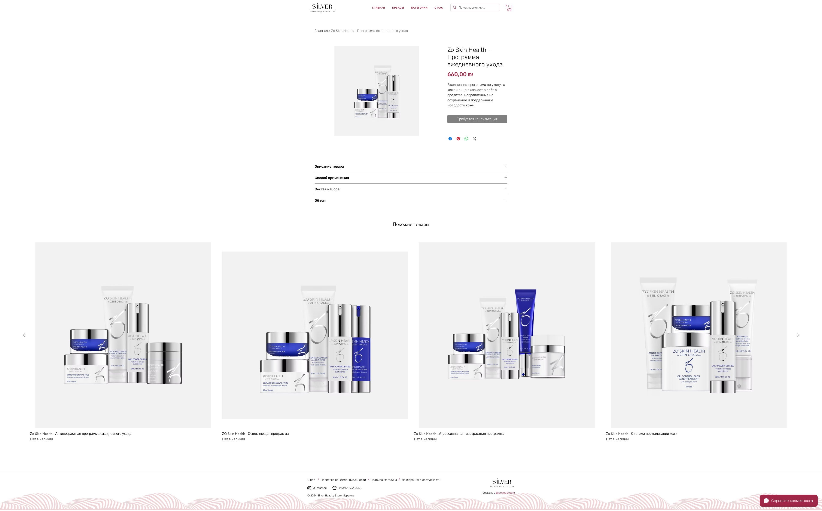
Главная (321, 31)
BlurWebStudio (505, 492)
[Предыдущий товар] (24, 335)
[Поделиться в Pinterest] (458, 138)
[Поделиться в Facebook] (450, 138)
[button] (398, 7)
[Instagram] (309, 488)
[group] (411, 342)
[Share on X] (474, 138)
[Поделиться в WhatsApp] (466, 138)
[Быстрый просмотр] (123, 335)
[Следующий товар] (798, 335)
